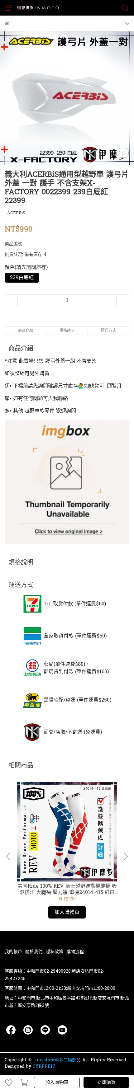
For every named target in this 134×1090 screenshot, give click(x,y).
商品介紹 (25, 330)
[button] (125, 856)
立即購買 (106, 1082)
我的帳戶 (13, 952)
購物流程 (75, 952)
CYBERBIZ (44, 1066)
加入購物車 (57, 1082)
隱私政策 (54, 952)
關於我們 (34, 952)
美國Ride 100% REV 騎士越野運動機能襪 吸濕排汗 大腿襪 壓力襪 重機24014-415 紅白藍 (67, 889)
